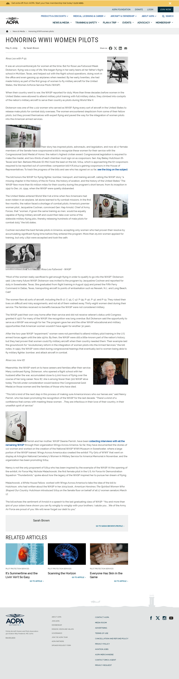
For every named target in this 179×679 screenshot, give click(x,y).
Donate (139, 9)
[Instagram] (165, 618)
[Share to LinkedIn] (120, 48)
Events (127, 22)
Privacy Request (103, 665)
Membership (163, 22)
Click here (78, 3)
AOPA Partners (58, 641)
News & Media (61, 22)
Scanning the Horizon (62, 573)
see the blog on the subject (112, 169)
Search (169, 16)
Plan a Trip (110, 22)
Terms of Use (101, 633)
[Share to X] (115, 48)
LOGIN (150, 9)
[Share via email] (125, 48)
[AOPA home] (12, 23)
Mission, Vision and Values (63, 629)
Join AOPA (55, 621)
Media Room (101, 623)
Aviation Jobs (101, 649)
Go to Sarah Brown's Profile (109, 526)
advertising (101, 628)
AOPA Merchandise (104, 654)
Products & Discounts (53, 16)
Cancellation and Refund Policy (111, 639)
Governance (57, 633)
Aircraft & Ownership (122, 16)
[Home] (9, 31)
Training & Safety (86, 22)
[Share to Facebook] (110, 48)
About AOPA (148, 16)
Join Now (165, 9)
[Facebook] (152, 618)
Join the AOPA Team (60, 637)
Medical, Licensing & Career (88, 16)
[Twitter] (159, 618)
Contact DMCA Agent (105, 660)
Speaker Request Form (61, 645)
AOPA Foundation (121, 9)
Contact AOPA (102, 617)
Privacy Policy (102, 644)
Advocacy (143, 22)
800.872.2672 (10, 638)
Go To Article (36, 581)
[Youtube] (171, 618)
